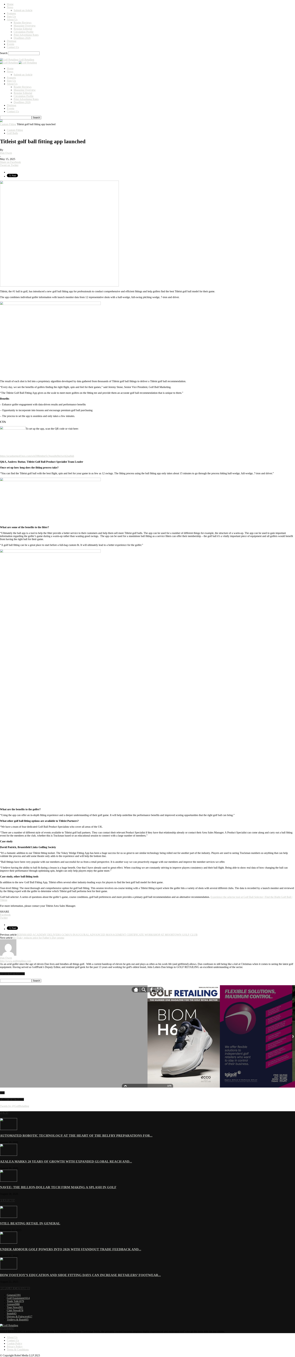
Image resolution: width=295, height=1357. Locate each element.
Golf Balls (12, 133)
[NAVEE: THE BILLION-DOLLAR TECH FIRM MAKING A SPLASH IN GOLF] (8, 1180)
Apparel (13, 1304)
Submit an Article (23, 10)
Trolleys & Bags (18, 1319)
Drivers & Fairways (19, 1316)
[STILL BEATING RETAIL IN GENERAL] (8, 1216)
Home (10, 4)
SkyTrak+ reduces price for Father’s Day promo (38, 937)
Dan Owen (6, 152)
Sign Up (11, 16)
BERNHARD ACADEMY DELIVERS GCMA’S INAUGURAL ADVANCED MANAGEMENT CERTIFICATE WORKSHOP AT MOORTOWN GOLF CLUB (107, 934)
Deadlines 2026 (22, 37)
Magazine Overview (25, 25)
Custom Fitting (8, 124)
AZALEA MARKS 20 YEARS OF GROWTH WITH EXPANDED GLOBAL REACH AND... (66, 1161)
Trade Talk (15, 1301)
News (10, 7)
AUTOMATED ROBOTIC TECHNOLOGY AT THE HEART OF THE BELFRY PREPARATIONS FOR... (76, 1135)
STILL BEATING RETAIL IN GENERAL (30, 1223)
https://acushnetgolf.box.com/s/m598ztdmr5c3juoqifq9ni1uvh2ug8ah (37, 455)
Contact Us (13, 47)
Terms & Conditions (18, 1349)
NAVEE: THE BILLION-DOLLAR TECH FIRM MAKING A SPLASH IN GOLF (58, 1187)
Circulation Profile (23, 31)
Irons (11, 1313)
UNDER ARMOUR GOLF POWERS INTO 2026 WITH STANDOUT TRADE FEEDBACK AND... (70, 1249)
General (14, 1295)
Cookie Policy (14, 1343)
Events (10, 44)
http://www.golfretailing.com (15, 960)
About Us (12, 19)
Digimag (11, 41)
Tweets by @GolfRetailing (14, 1106)
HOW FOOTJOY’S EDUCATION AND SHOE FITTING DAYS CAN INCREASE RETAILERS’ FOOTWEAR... (80, 1275)
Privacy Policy (15, 1346)
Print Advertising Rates (26, 34)
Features (11, 13)
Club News (15, 1310)
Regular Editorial (23, 28)
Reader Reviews (22, 22)
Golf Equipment (18, 1298)
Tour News (15, 1307)
